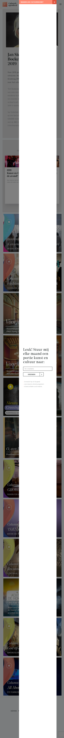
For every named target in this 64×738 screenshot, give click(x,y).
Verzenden (34, 374)
